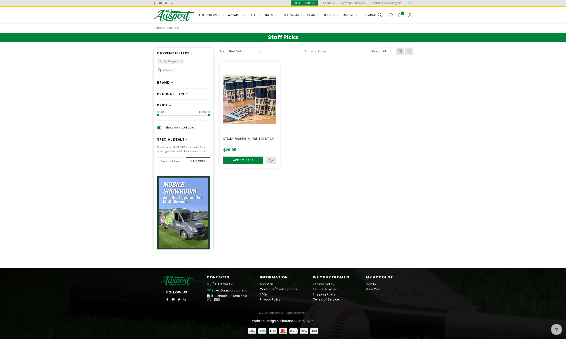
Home (158, 27)
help (409, 3)
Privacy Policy (270, 299)
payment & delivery (352, 3)
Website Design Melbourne (272, 321)
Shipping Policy (324, 294)
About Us (266, 284)
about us (329, 3)
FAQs (264, 294)
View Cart (373, 289)
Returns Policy (323, 284)
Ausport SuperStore (174, 15)
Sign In (371, 284)
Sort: (223, 51)
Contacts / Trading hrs (386, 3)
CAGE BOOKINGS (305, 3)
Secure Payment (326, 289)
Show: (375, 51)
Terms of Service (326, 299)
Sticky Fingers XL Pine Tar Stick (248, 138)
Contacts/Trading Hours (278, 289)
